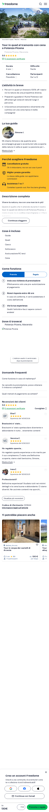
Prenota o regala (37, 807)
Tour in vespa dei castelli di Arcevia (17, 549)
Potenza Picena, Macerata (16, 52)
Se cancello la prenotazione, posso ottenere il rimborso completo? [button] (22, 386)
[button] (21, 807)
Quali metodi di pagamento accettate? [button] (20, 393)
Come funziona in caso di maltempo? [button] (19, 378)
